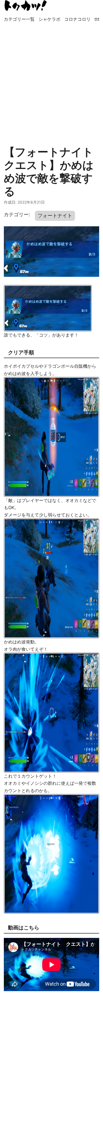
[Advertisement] (51, 81)
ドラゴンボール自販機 (65, 366)
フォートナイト (55, 215)
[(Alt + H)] (26, 5)
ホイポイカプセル (21, 366)
